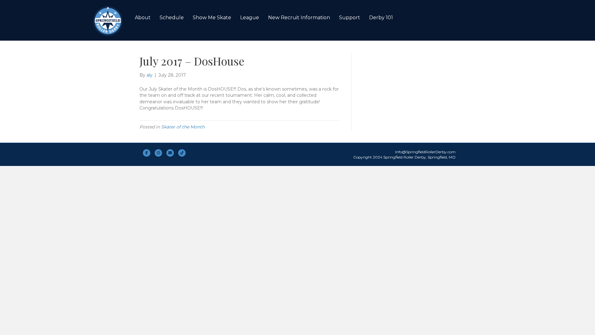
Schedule (172, 17)
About (143, 17)
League (249, 17)
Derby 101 (381, 17)
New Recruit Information (299, 17)
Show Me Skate (212, 17)
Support (349, 17)
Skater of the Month (183, 127)
